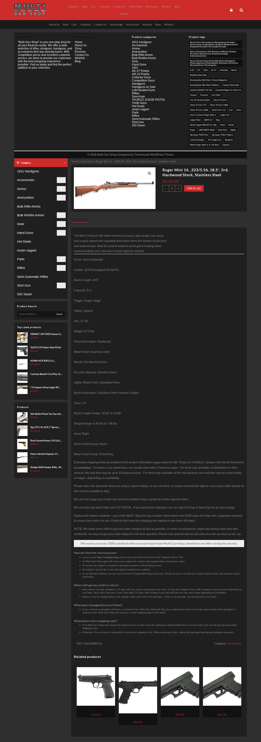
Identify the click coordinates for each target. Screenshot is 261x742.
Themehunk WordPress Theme (154, 154)
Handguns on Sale (144, 86)
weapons (229, 140)
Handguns (138, 83)
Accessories (25, 180)
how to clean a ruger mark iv (203, 115)
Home (74, 161)
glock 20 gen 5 (220, 100)
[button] (149, 173)
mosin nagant (26, 250)
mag (218, 120)
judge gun (225, 115)
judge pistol (195, 120)
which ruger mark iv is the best (204, 145)
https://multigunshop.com (110, 557)
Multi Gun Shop (107, 154)
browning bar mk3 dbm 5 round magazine (208, 80)
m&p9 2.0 (208, 120)
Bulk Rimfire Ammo (30, 215)
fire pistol (216, 95)
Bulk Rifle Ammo (28, 206)
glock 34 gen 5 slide (199, 110)
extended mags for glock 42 (228, 90)
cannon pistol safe (231, 85)
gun (231, 110)
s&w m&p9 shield (206, 130)
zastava (225, 145)
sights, (233, 130)
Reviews (80, 51)
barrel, (234, 70)
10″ (198, 70)
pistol (222, 125)
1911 (135, 67)
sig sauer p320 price (199, 135)
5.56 (192, 70)
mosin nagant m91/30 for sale (203, 125)
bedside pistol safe (198, 75)
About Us (80, 45)
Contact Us (82, 54)
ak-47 (213, 70)
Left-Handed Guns (143, 90)
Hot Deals (24, 241)
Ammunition (25, 197)
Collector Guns (141, 77)
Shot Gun (24, 285)
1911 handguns (28, 171)
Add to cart (194, 188)
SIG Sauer (24, 294)
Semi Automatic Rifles (32, 277)
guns (238, 110)
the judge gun (214, 140)
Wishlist (80, 58)
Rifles (21, 268)
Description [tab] (79, 219)
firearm (193, 95)
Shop (78, 48)
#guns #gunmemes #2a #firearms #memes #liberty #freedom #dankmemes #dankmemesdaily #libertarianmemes (213, 54)
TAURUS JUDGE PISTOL (148, 99)
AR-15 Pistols (140, 74)
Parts (21, 259)
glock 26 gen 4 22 (198, 105)
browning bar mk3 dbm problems (204, 85)
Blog (78, 61)
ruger (192, 130)
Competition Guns (143, 80)
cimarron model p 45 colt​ (201, 90)
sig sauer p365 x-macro (222, 135)
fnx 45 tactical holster (200, 100)
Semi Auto (138, 96)
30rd (206, 70)
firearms (204, 95)
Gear (20, 224)
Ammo (21, 189)
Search (59, 314)
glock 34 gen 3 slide (219, 105)
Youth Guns (139, 102)
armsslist (224, 70)
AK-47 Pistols (140, 70)
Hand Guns (25, 233)
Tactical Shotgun (197, 140)
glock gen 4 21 (218, 110)
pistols (231, 125)
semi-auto (222, 130)
